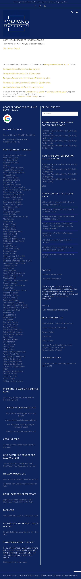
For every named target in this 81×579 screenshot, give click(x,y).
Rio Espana (8, 320)
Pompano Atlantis (11, 177)
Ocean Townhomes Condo (14, 290)
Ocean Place (8, 288)
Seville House (9, 344)
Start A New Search (11, 48)
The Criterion (8, 219)
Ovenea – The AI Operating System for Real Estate (58, 210)
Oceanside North (10, 293)
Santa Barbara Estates (13, 334)
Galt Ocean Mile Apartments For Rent (19, 466)
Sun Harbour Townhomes (14, 357)
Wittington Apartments (13, 381)
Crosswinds (8, 221)
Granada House (10, 251)
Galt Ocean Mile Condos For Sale (17, 463)
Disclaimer (47, 336)
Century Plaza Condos (13, 204)
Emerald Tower (9, 229)
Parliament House (11, 300)
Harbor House (9, 253)
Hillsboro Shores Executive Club (17, 261)
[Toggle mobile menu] (77, 12)
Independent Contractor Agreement (57, 323)
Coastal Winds (9, 214)
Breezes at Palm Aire (12, 197)
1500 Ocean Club (10, 158)
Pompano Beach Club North (15, 305)
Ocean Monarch (10, 283)
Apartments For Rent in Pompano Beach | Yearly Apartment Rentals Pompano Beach (58, 225)
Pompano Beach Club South (15, 307)
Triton (5, 369)
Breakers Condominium (13, 194)
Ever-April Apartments (12, 231)
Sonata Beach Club (11, 354)
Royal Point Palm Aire (12, 329)
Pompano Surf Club (11, 310)
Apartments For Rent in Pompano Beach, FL (58, 234)
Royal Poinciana (10, 327)
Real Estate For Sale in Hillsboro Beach (20, 479)
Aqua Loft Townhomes (13, 170)
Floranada (7, 244)
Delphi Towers (9, 226)
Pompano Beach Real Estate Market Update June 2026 (59, 217)
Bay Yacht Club (9, 182)
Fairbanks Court (10, 234)
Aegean (6, 165)
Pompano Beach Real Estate (56, 64)
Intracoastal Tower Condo (14, 263)
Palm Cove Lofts (10, 298)
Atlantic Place (9, 175)
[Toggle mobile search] (72, 12)
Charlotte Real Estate (35, 92)
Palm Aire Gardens (11, 295)
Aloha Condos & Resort (13, 168)
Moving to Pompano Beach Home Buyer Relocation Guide (58, 248)
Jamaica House (10, 266)
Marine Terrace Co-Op (13, 275)
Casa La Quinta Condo (13, 199)
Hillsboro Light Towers (13, 258)
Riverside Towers (10, 325)
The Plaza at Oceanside (13, 302)
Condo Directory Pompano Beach (21, 431)
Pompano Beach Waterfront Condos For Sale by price (26, 83)
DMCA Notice (48, 341)
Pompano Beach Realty (27, 97)
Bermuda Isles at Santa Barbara (17, 190)
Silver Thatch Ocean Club (14, 352)
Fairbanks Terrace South (13, 241)
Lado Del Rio (8, 268)
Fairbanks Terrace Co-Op (14, 239)
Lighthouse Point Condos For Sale (18, 502)
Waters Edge (9, 379)
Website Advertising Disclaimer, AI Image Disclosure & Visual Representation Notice (57, 347)
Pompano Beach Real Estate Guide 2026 (58, 255)
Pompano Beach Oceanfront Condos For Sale (23, 87)
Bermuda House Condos (14, 187)
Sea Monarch (9, 342)
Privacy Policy (48, 332)
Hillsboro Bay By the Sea (14, 256)
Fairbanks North (10, 236)
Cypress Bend (9, 224)
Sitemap (45, 305)
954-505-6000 (62, 2)
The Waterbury (9, 374)
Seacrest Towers (10, 339)
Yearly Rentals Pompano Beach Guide (57, 241)
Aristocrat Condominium (13, 172)
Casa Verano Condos (12, 202)
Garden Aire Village (11, 249)
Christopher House (11, 207)
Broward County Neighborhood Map (19, 135)
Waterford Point (10, 376)
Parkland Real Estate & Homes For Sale (20, 516)
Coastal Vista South (11, 212)
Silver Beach (8, 347)
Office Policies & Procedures (54, 328)
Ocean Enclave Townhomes (15, 280)
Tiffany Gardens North (12, 364)
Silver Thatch (9, 349)
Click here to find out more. (15, 562)
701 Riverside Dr (10, 160)
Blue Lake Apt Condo (12, 192)
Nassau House (9, 278)
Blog (44, 186)
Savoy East (8, 337)
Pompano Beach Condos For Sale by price (21, 74)
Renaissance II (9, 315)
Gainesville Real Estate (57, 92)
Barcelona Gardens (11, 180)
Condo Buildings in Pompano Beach (21, 420)
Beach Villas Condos (12, 185)
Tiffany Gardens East (12, 359)
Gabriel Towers (9, 246)
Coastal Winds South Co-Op (15, 217)
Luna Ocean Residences (14, 273)
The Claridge (8, 209)
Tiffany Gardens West (12, 361)
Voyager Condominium (13, 371)
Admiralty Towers (10, 163)
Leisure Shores (9, 271)
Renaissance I (9, 312)
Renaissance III (9, 317)
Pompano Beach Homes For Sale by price (21, 69)
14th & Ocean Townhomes (14, 155)
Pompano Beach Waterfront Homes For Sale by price (26, 78)
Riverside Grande (10, 322)
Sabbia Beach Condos (13, 332)
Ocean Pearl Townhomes (14, 285)
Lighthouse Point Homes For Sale (18, 500)
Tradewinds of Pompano (14, 366)
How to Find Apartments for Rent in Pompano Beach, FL (58, 203)
